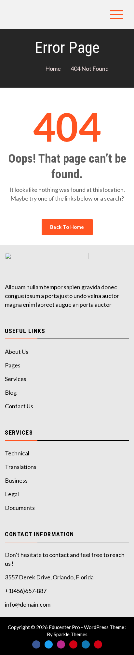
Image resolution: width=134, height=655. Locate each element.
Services (15, 378)
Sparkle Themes (70, 634)
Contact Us (19, 406)
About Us (16, 351)
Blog (11, 392)
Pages (12, 365)
